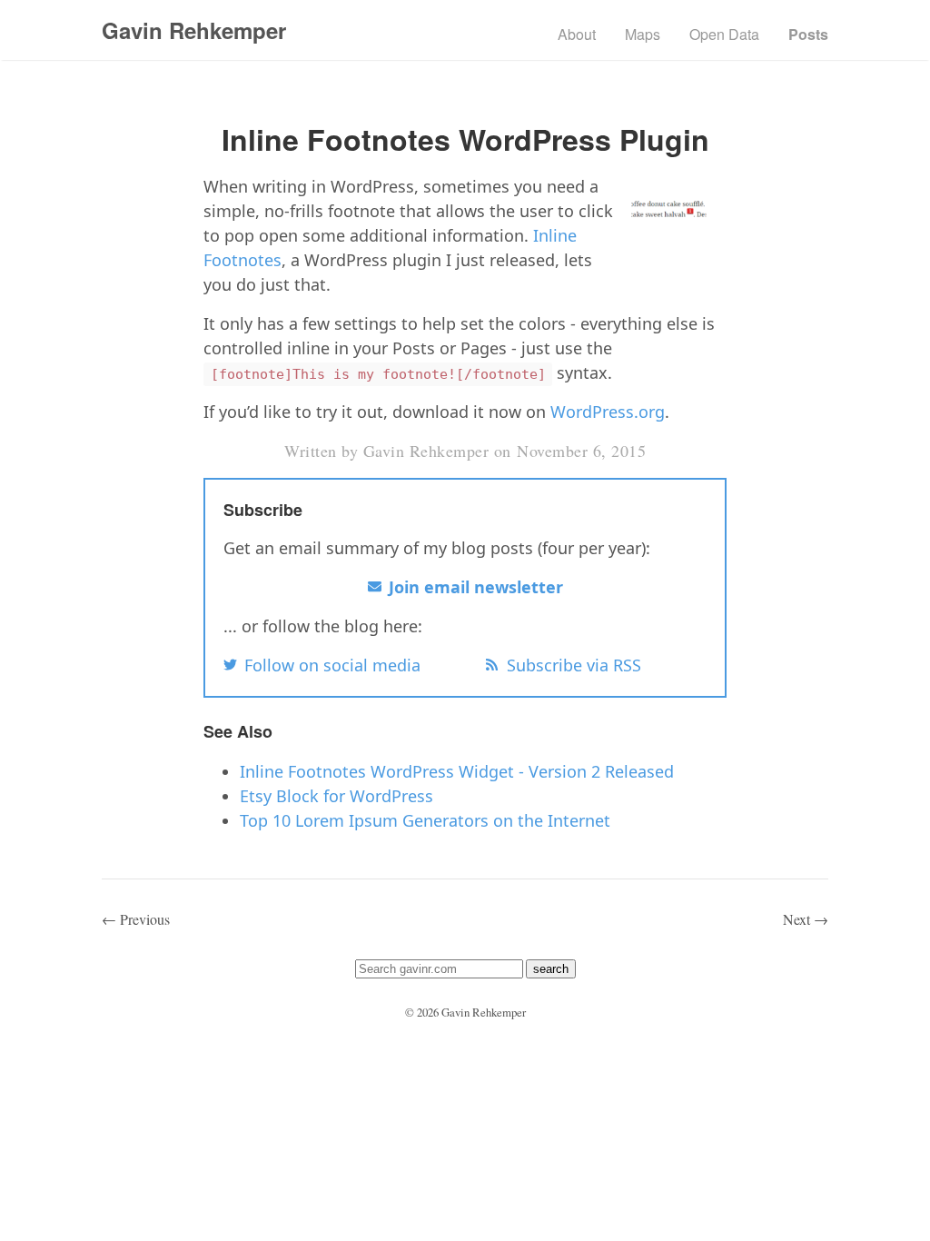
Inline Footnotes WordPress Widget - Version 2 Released (457, 771)
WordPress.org (607, 411)
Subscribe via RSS (574, 665)
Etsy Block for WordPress (336, 796)
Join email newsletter (476, 587)
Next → (805, 918)
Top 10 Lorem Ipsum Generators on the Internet (425, 820)
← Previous (136, 918)
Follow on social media (332, 665)
